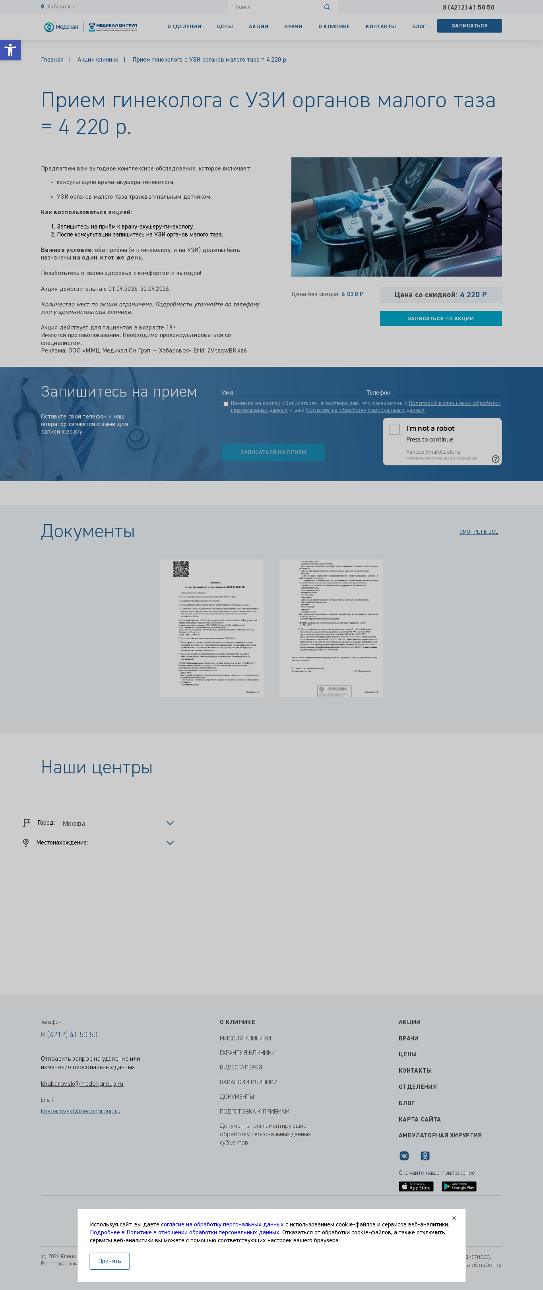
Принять (110, 1261)
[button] (10, 50)
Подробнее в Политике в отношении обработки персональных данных (184, 1233)
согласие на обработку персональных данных (222, 1225)
